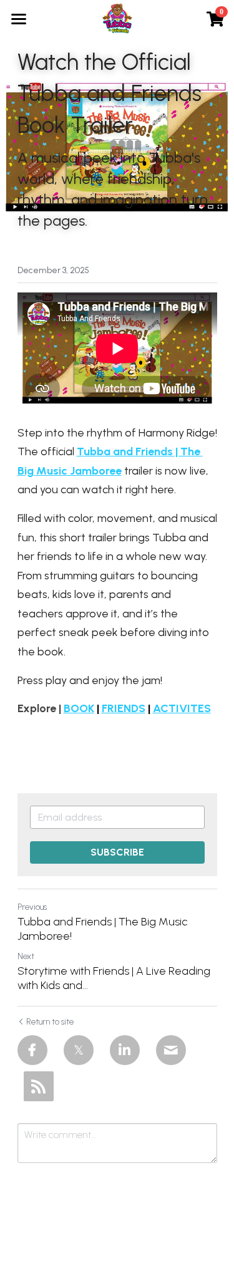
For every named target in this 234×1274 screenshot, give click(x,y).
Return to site (50, 1021)
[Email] (171, 1050)
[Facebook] (32, 1050)
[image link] (117, 17)
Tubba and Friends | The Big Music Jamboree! (102, 929)
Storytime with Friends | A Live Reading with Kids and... (113, 978)
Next (25, 956)
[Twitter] (79, 1050)
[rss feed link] (39, 1086)
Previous (32, 907)
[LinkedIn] (125, 1050)
